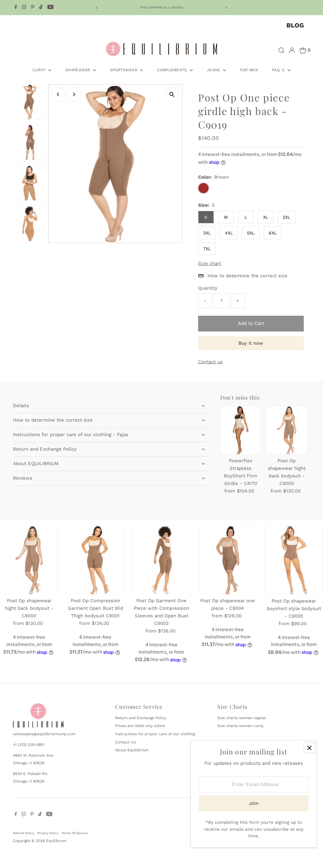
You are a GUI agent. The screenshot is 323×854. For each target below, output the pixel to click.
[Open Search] (281, 50)
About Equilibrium (132, 750)
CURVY (39, 70)
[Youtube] (50, 7)
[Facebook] (16, 7)
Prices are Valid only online (140, 726)
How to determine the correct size (53, 420)
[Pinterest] (32, 7)
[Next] (226, 8)
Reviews (22, 478)
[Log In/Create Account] (292, 50)
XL (265, 217)
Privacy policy (47, 833)
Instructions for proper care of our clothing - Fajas (70, 434)
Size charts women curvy (240, 726)
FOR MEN (249, 70)
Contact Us (125, 742)
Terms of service (75, 833)
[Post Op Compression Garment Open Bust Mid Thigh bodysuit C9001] (95, 560)
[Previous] (97, 8)
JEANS (214, 70)
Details (21, 405)
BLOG (295, 25)
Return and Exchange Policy (45, 449)
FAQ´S (279, 70)
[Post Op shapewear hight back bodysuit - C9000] (286, 430)
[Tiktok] (41, 7)
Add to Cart (251, 323)
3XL (207, 232)
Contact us (210, 362)
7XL (207, 248)
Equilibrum (56, 841)
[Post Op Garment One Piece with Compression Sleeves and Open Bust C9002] (161, 560)
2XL (286, 217)
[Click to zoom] (172, 94)
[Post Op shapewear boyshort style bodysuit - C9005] (294, 560)
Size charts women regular (242, 718)
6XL (273, 232)
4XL (229, 232)
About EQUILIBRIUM (36, 463)
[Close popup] (309, 747)
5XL (251, 232)
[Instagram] (24, 7)
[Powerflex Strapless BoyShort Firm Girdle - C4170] (240, 430)
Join (253, 803)
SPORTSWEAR (124, 70)
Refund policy (23, 833)
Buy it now (250, 343)
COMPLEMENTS (172, 70)
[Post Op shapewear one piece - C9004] (227, 560)
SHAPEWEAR (78, 70)
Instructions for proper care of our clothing (155, 734)
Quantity (207, 288)
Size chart (209, 263)
